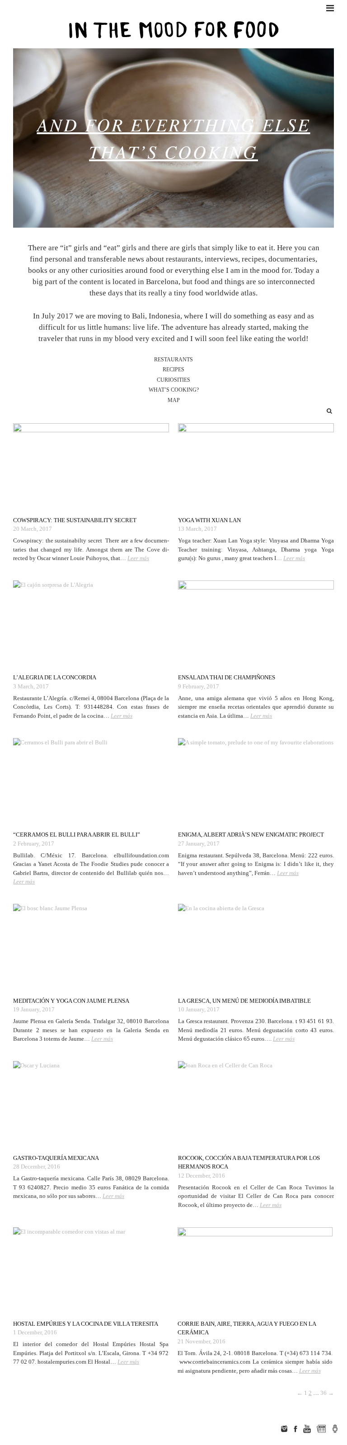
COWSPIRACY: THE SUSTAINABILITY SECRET (74, 520)
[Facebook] (295, 1428)
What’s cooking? (174, 390)
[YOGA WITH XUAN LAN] (256, 466)
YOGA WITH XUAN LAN (209, 520)
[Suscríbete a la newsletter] (321, 1428)
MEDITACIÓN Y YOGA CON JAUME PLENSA (71, 1000)
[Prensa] (335, 1428)
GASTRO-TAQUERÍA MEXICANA (56, 1158)
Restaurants (173, 360)
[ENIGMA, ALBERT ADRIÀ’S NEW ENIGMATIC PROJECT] (256, 781)
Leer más (138, 558)
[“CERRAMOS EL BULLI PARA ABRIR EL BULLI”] (91, 781)
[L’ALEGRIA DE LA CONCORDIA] (91, 623)
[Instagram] (284, 1428)
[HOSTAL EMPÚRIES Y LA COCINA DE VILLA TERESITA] (90, 1270)
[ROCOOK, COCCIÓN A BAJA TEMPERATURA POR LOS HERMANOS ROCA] (256, 1104)
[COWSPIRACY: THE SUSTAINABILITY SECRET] (91, 466)
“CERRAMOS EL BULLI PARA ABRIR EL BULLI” (76, 834)
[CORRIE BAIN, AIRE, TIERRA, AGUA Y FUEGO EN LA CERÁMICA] (255, 1270)
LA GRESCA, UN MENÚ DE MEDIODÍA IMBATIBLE (244, 1000)
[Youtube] (306, 1428)
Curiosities (173, 380)
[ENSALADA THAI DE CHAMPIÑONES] (256, 623)
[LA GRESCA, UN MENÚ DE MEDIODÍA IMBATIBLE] (256, 947)
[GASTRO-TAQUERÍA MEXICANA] (91, 1104)
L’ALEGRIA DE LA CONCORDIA (54, 677)
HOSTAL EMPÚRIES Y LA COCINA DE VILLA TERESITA (85, 1323)
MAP (174, 400)
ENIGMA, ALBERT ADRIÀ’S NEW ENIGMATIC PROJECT (251, 834)
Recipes (173, 370)
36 (323, 1392)
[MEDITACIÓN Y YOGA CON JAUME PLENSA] (91, 947)
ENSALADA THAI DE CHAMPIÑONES (226, 677)
